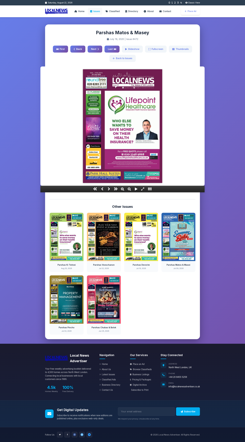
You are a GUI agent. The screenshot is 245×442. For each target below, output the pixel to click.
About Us (106, 369)
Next (93, 49)
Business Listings (140, 374)
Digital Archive (140, 384)
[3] (178, 2)
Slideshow (133, 49)
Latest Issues (108, 374)
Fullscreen (157, 49)
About (150, 11)
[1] (172, 2)
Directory (133, 11)
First (62, 49)
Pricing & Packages (141, 379)
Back (79, 49)
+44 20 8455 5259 (178, 377)
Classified (114, 11)
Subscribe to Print (139, 390)
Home (81, 11)
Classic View (194, 2)
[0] (169, 2)
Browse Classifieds (142, 369)
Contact (167, 11)
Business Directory (111, 384)
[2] (175, 2)
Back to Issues (124, 58)
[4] (181, 2)
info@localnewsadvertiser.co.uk (184, 386)
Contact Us (107, 390)
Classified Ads (109, 379)
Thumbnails (182, 49)
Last (110, 49)
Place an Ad (138, 364)
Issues (96, 11)
